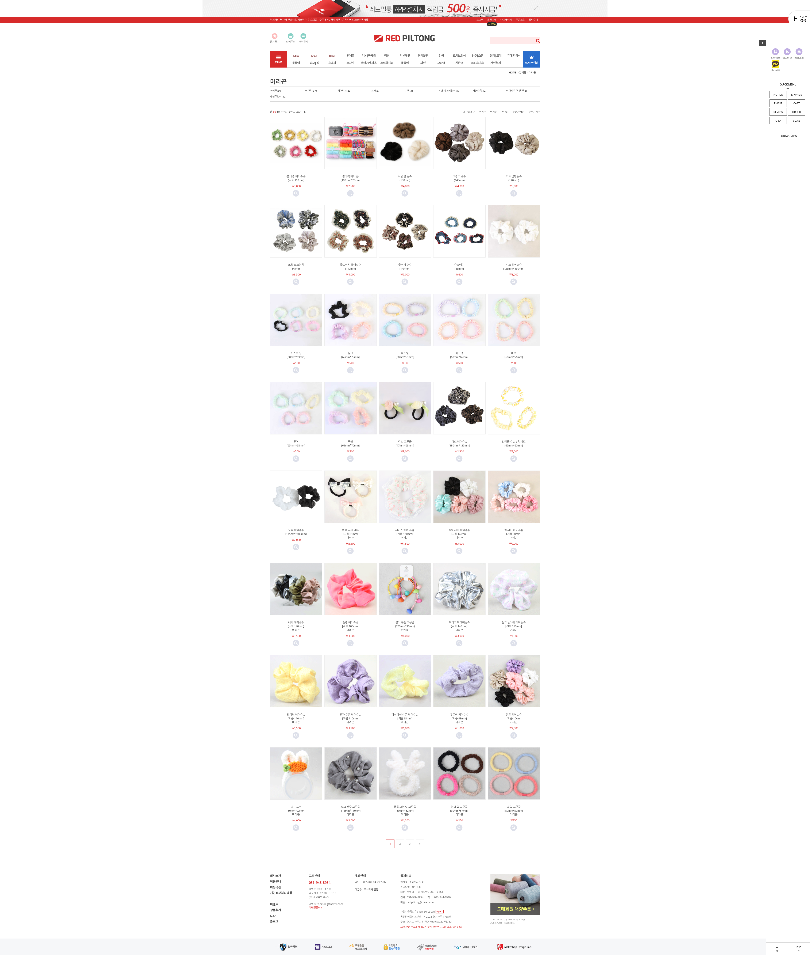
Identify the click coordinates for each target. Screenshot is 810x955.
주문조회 (520, 20)
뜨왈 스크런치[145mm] (296, 266)
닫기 (536, 8)
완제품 (350, 56)
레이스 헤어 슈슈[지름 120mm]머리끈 (404, 534)
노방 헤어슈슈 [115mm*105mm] (296, 532)
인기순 (493, 112)
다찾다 (799, 20)
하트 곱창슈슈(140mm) (514, 178)
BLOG (796, 120)
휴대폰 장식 (513, 56)
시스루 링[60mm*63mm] (296, 355)
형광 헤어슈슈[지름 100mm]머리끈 (350, 626)
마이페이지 (506, 20)
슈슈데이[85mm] (459, 266)
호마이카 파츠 (369, 63)
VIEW (439, 911)
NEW (296, 56)
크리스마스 (477, 63)
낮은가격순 (534, 112)
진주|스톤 (477, 56)
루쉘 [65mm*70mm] (350, 443)
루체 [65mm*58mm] (296, 443)
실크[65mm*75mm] (350, 355)
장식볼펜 (423, 56)
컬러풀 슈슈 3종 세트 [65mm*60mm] (513, 443)
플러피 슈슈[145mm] (405, 266)
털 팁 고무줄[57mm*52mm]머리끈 (514, 810)
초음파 (332, 63)
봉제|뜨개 (495, 56)
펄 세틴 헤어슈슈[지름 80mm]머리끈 (513, 534)
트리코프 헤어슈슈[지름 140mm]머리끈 (459, 626)
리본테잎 (405, 56)
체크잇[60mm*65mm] (459, 355)
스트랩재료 (386, 63)
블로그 (274, 921)
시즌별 (459, 63)
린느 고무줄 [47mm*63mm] (405, 443)
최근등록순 (469, 112)
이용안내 (275, 881)
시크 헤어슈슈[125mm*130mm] (513, 266)
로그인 (480, 20)
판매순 (504, 112)
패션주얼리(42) (278, 96)
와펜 (422, 63)
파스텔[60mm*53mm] (405, 355)
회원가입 (492, 20)
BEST (332, 56)
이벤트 (274, 904)
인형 (441, 56)
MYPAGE (796, 94)
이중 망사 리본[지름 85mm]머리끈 (350, 534)
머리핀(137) (310, 90)
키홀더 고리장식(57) (449, 90)
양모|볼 (314, 63)
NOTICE (778, 94)
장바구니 (533, 20)
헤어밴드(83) (344, 90)
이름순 (482, 112)
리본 (386, 56)
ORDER (796, 112)
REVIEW (778, 112)
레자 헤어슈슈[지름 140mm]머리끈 (296, 626)
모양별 (441, 63)
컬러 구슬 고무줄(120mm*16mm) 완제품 (405, 626)
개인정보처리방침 (281, 893)
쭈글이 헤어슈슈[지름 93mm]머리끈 (459, 718)
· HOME (512, 72)
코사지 (350, 63)
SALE (314, 56)
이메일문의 (315, 907)
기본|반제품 (369, 56)
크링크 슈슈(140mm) (459, 178)
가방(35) (409, 90)
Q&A (778, 120)
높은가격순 (518, 112)
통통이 (296, 63)
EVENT (778, 103)
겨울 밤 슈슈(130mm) (405, 178)
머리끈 (532, 72)
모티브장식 (459, 56)
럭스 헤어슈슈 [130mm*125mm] (459, 443)
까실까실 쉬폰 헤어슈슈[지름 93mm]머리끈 (405, 718)
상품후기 (275, 910)
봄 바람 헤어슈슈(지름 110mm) (295, 178)
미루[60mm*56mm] (514, 355)
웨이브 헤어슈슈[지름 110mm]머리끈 (296, 718)
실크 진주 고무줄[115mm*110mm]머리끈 (350, 810)
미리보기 (296, 193)
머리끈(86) (275, 90)
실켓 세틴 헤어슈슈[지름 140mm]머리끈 (459, 534)
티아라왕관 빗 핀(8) (516, 90)
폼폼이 (405, 63)
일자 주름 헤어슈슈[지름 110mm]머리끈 (350, 718)
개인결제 (495, 63)
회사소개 (275, 876)
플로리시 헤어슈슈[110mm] (350, 266)
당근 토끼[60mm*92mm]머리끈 (296, 810)
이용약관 (275, 887)
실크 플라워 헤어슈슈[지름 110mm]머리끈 (514, 626)
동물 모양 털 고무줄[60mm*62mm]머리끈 (405, 810)
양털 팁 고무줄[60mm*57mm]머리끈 (459, 810)
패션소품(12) (479, 90)
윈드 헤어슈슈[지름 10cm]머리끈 (514, 718)
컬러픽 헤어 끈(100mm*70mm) (350, 178)
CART (796, 103)
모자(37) (375, 90)
